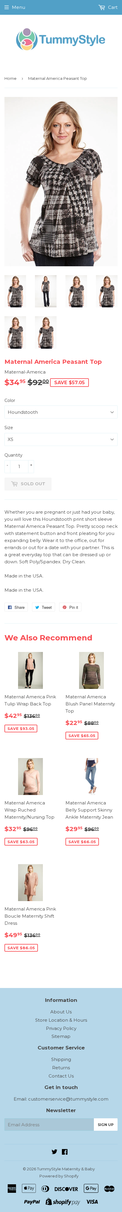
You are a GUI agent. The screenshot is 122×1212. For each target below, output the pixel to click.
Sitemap (61, 1036)
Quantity (13, 455)
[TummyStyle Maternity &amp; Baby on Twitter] (54, 1152)
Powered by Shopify (58, 1176)
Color (9, 400)
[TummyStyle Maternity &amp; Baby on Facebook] (65, 1152)
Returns (61, 1067)
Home (10, 78)
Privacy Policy (61, 1028)
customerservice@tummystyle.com (68, 1099)
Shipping (61, 1059)
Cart (112, 7)
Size (8, 427)
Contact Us (61, 1076)
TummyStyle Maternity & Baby (66, 1168)
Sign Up (106, 1124)
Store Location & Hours (61, 1020)
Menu (18, 7)
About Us (61, 1012)
